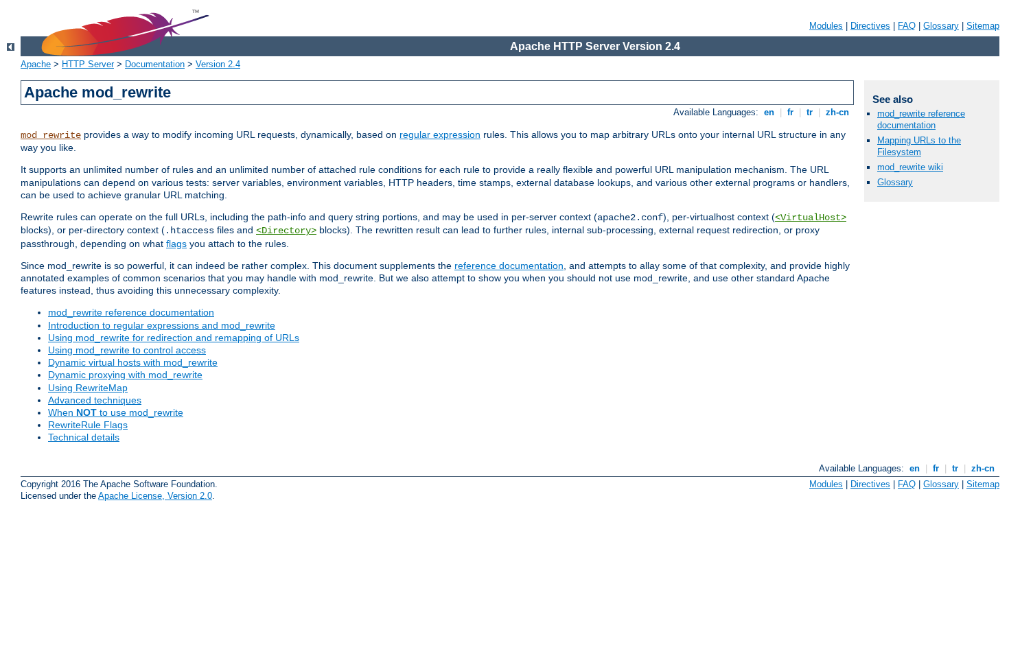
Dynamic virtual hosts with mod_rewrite (133, 362)
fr (790, 112)
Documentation (155, 64)
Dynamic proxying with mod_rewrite (125, 374)
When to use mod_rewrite (115, 412)
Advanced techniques (94, 400)
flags (176, 243)
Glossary (941, 26)
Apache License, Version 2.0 (155, 496)
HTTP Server (88, 64)
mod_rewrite (51, 135)
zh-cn (837, 112)
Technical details (83, 437)
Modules (826, 26)
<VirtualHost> (810, 217)
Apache (36, 64)
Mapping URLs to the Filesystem (919, 146)
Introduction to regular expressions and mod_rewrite (161, 325)
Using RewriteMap (88, 387)
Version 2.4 (218, 64)
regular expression (439, 134)
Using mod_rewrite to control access (127, 349)
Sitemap (982, 26)
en (769, 112)
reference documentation (509, 265)
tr (809, 112)
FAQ (907, 26)
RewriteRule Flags (88, 424)
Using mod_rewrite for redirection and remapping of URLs (173, 337)
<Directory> (286, 230)
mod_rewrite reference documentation (131, 312)
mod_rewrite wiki (910, 167)
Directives (870, 26)
